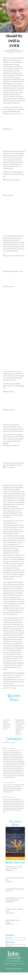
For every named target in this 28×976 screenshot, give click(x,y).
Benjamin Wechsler (17, 968)
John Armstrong (14, 49)
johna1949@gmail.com (17, 961)
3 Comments (19, 52)
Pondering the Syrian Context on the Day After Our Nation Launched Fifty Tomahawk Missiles (20, 726)
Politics (13, 52)
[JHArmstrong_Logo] (14, 950)
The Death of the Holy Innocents (15, 889)
